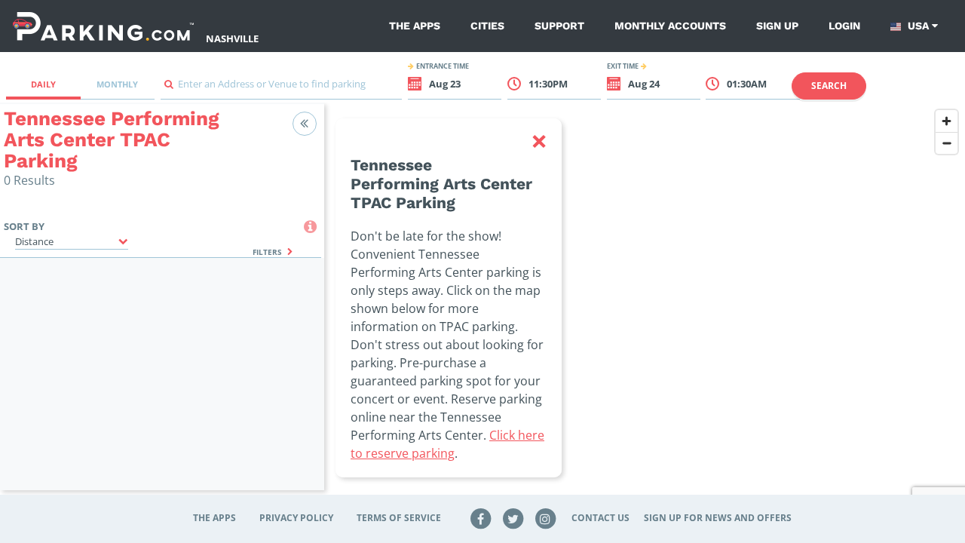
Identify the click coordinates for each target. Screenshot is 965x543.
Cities (487, 26)
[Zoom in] (946, 121)
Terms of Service (399, 517)
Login (844, 26)
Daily (43, 84)
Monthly (117, 84)
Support (559, 26)
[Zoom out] (946, 143)
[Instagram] (545, 517)
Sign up (777, 26)
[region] (644, 306)
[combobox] (281, 87)
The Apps (414, 26)
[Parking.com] (103, 26)
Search (829, 85)
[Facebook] (481, 517)
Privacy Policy (296, 517)
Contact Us (600, 517)
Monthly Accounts (670, 26)
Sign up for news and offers (718, 517)
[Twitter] (513, 517)
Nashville (232, 38)
